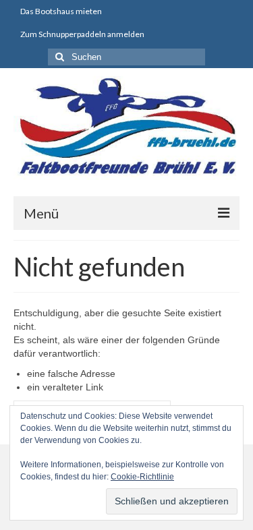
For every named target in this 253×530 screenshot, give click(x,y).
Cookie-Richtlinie (142, 476)
